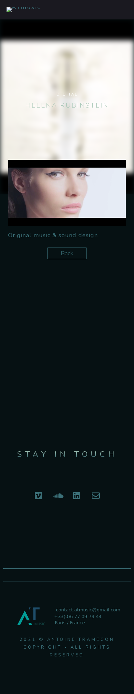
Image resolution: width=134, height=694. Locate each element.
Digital (67, 94)
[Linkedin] (77, 495)
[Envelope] (96, 495)
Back (67, 253)
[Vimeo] (38, 495)
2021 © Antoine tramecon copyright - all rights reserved (67, 647)
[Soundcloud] (57, 495)
